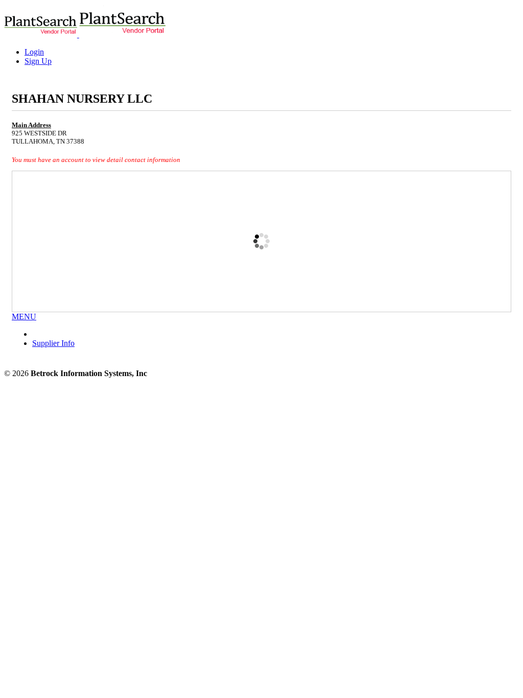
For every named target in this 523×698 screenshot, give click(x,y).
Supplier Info (53, 343)
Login (34, 52)
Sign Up (38, 61)
